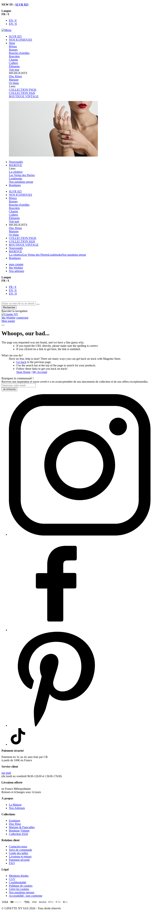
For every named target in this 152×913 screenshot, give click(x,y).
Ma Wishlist (16, 267)
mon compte (16, 264)
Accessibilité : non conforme (25, 895)
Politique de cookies (20, 885)
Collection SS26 (18, 833)
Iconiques (14, 820)
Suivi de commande (20, 849)
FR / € (12, 286)
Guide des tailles (18, 853)
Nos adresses (16, 271)
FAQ (12, 863)
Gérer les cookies (19, 889)
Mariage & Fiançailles (22, 827)
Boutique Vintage (19, 830)
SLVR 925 (21, 4)
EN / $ (13, 23)
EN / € (13, 20)
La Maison (15, 804)
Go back (21, 362)
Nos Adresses (17, 808)
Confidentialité (17, 882)
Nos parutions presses (21, 892)
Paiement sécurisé (19, 859)
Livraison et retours (20, 856)
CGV (12, 879)
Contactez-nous (18, 846)
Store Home (23, 372)
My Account (39, 372)
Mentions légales (19, 875)
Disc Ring (15, 823)
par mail (6, 772)
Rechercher (9, 307)
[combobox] (18, 304)
